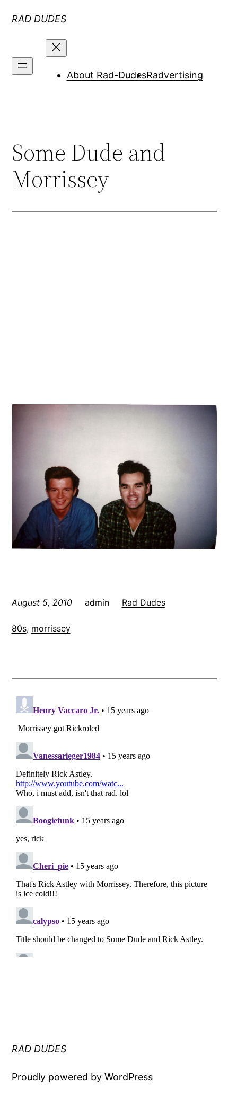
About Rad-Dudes (106, 75)
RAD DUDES (39, 18)
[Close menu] (56, 48)
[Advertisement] (114, 320)
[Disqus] (114, 824)
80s (19, 628)
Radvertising (174, 75)
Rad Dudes (143, 602)
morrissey (51, 628)
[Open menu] (22, 66)
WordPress (128, 1076)
